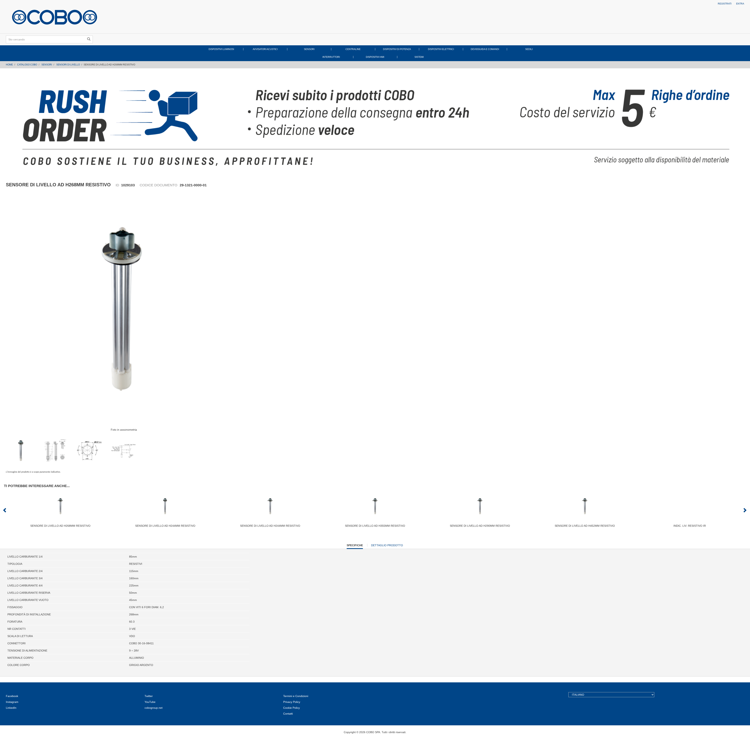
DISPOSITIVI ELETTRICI (441, 49)
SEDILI (529, 49)
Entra (740, 3)
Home (9, 64)
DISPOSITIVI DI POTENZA (397, 49)
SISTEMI (419, 57)
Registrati (724, 3)
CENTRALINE (353, 49)
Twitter (149, 696)
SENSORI (309, 49)
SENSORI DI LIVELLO (68, 64)
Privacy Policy (291, 701)
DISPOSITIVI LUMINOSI (221, 49)
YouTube (150, 701)
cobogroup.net (153, 707)
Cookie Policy (291, 707)
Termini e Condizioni (295, 696)
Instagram (12, 701)
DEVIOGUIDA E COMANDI (485, 49)
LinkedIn (11, 707)
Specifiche (355, 546)
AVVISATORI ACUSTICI (265, 49)
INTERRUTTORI (331, 57)
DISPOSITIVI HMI (375, 57)
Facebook (12, 696)
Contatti (288, 713)
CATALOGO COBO (27, 64)
